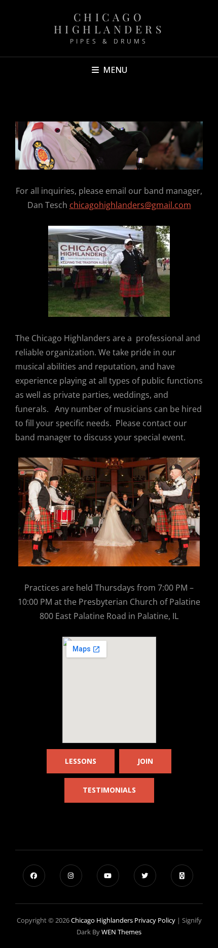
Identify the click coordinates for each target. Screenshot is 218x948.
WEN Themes (121, 931)
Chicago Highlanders (109, 23)
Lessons (80, 761)
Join (145, 761)
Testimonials (109, 790)
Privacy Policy (154, 920)
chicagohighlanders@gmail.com (130, 205)
